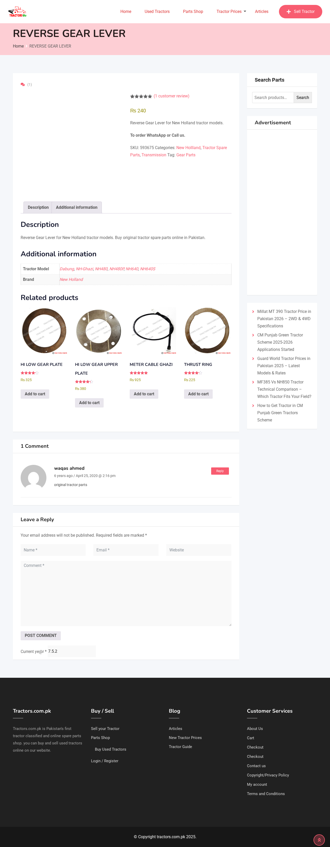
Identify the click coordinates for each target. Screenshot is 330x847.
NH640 (132, 268)
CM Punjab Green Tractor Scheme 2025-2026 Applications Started (280, 342)
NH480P (116, 268)
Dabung (67, 268)
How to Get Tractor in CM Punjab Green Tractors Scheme (280, 412)
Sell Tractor (304, 11)
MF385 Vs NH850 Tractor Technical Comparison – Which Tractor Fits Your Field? (284, 389)
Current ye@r (34, 651)
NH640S (147, 268)
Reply (220, 471)
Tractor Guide (180, 746)
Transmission (154, 154)
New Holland (71, 279)
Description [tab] (38, 207)
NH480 (101, 268)
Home (125, 11)
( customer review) (171, 96)
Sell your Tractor (105, 728)
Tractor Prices (229, 11)
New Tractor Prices (185, 737)
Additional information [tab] (76, 207)
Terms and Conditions (266, 793)
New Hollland (188, 147)
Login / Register (104, 761)
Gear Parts (185, 154)
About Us (255, 728)
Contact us (256, 766)
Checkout (255, 747)
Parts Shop (193, 11)
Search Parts (269, 80)
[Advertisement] (282, 212)
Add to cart (35, 393)
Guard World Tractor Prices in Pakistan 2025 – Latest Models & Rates (283, 365)
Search (302, 97)
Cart (250, 738)
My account (257, 784)
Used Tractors (157, 11)
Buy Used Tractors (110, 749)
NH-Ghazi (84, 268)
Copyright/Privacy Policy (268, 775)
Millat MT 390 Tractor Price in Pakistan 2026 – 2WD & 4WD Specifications (284, 318)
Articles (261, 11)
